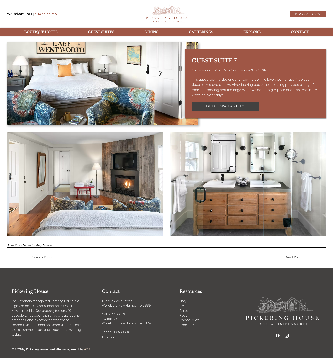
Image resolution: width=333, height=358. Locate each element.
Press (183, 315)
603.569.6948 (45, 14)
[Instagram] (286, 335)
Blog (182, 301)
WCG (87, 349)
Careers (185, 311)
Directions (186, 325)
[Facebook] (277, 335)
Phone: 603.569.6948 (116, 332)
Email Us (108, 336)
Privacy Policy (189, 320)
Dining (184, 306)
